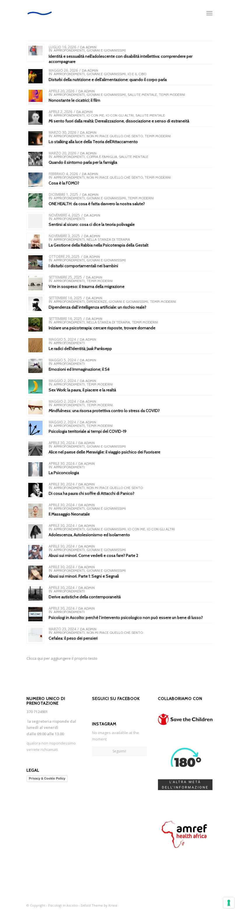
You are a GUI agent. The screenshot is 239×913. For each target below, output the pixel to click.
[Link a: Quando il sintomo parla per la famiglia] (35, 159)
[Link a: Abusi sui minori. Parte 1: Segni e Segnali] (35, 573)
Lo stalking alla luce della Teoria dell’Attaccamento (93, 141)
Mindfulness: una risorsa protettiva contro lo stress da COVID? (104, 410)
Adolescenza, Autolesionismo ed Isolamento (89, 534)
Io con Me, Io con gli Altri (110, 115)
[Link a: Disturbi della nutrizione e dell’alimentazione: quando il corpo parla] (35, 76)
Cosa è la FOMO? (64, 183)
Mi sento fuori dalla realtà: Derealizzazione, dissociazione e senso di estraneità (119, 121)
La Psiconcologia (64, 472)
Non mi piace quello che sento (115, 136)
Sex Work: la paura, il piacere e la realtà (82, 390)
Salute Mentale (142, 94)
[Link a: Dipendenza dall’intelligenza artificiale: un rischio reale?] (35, 304)
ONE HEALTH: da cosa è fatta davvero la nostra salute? (97, 203)
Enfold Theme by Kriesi (99, 905)
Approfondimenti (69, 50)
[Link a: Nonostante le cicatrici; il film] (35, 97)
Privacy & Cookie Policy (47, 778)
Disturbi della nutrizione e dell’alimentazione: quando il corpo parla (108, 79)
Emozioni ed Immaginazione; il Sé (79, 369)
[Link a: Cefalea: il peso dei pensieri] (35, 635)
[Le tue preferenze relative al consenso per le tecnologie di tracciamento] (228, 902)
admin (91, 47)
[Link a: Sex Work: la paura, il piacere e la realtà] (35, 386)
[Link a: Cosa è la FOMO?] (35, 180)
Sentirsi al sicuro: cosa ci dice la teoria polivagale (92, 224)
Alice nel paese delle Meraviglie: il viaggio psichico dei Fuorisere (104, 452)
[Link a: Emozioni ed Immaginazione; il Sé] (35, 366)
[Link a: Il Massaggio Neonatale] (35, 511)
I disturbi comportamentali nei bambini (83, 265)
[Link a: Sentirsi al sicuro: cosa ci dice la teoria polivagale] (35, 221)
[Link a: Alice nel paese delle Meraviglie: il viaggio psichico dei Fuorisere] (35, 448)
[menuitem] (196, 13)
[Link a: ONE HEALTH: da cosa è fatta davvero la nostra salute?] (35, 200)
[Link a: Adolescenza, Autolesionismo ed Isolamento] (35, 531)
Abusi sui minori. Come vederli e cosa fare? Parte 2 (93, 555)
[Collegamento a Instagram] (199, 905)
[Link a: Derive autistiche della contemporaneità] (35, 593)
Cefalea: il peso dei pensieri (73, 638)
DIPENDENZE (97, 301)
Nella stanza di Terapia (108, 239)
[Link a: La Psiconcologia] (35, 469)
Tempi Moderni (172, 94)
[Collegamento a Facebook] (208, 905)
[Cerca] (196, 13)
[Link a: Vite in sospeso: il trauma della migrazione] (35, 283)
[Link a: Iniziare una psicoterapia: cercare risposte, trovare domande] (35, 324)
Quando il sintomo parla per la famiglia (83, 162)
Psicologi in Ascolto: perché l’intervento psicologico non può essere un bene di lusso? (126, 617)
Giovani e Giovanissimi (106, 50)
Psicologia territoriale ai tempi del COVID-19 (87, 431)
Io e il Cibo (137, 74)
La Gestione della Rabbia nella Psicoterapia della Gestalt (98, 245)
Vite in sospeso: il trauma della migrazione (86, 286)
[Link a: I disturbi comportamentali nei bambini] (35, 262)
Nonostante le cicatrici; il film (74, 100)
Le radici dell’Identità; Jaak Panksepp (80, 348)
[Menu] (209, 13)
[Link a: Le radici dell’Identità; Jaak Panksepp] (35, 345)
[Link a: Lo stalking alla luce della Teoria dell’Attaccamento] (35, 138)
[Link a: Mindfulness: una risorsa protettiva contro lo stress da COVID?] (35, 407)
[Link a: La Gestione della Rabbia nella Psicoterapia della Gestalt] (35, 242)
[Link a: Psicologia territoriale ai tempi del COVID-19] (35, 428)
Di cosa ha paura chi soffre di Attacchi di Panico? (91, 493)
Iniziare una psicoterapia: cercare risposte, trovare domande (102, 327)
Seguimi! (119, 751)
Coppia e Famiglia (102, 156)
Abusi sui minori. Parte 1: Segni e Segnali (84, 576)
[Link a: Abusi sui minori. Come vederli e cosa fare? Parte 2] (35, 552)
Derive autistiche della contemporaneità (85, 596)
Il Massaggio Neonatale (69, 514)
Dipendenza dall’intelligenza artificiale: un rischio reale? (97, 307)
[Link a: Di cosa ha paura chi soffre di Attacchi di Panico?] (35, 490)
